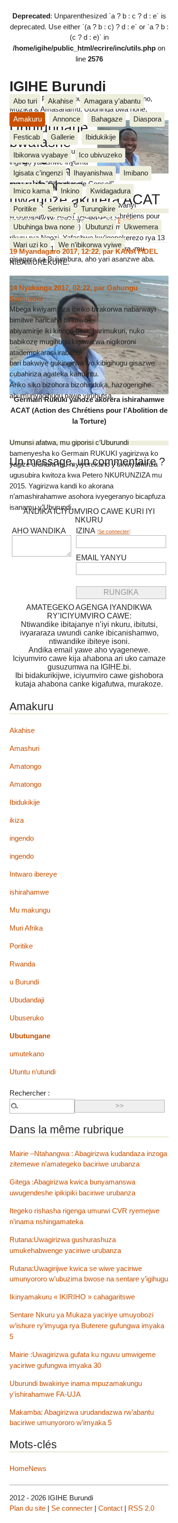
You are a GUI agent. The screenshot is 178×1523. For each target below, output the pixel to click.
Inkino (70, 191)
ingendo (21, 838)
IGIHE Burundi (57, 86)
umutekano (26, 1054)
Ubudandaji (26, 1000)
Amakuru (27, 119)
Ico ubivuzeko (100, 155)
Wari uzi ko (30, 245)
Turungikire (98, 209)
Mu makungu (29, 910)
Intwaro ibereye (33, 874)
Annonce (66, 119)
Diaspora (147, 119)
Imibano (135, 173)
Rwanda (22, 964)
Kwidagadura (110, 191)
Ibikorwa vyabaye (40, 155)
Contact (110, 1508)
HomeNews (28, 1468)
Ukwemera (141, 227)
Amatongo (25, 766)
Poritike (25, 209)
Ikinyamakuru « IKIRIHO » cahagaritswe (72, 1297)
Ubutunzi (99, 227)
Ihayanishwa (93, 173)
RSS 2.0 (141, 1508)
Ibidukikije (100, 137)
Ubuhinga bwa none (44, 227)
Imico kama (31, 191)
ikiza (16, 820)
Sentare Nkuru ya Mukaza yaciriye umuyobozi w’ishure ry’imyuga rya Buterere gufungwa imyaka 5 (86, 1325)
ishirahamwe (29, 892)
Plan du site (27, 1508)
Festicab (26, 137)
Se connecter (113, 531)
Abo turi (25, 101)
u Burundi (24, 982)
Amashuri (24, 748)
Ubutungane (29, 1036)
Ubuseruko (26, 1018)
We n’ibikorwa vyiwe (90, 245)
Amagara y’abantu (112, 101)
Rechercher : (29, 1093)
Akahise (60, 101)
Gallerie (63, 137)
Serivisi (58, 209)
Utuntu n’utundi (32, 1072)
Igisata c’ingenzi (38, 173)
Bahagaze (106, 119)
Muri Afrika (26, 928)
